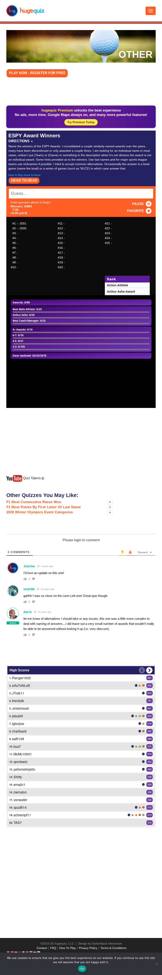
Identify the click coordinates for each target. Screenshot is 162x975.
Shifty (18, 776)
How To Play (67, 948)
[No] (157, 964)
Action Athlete (117, 285)
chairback (19, 731)
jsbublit (17, 715)
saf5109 (18, 738)
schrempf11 (22, 814)
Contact (42, 948)
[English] (8, 952)
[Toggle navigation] (151, 11)
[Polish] (39, 952)
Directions (19, 141)
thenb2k (18, 700)
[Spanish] (16, 952)
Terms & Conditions (113, 948)
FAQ (53, 948)
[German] (20, 952)
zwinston (20, 792)
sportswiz (21, 761)
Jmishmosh (20, 708)
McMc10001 (23, 754)
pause (138, 204)
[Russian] (31, 952)
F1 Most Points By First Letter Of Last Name (43, 507)
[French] (12, 952)
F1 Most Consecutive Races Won (33, 502)
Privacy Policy (88, 948)
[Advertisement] (83, 92)
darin (27, 612)
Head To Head (24, 180)
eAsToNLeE (21, 685)
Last (142, 670)
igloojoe (18, 723)
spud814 (20, 807)
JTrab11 (18, 693)
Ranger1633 (21, 677)
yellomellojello (24, 769)
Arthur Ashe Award (121, 291)
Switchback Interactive (107, 943)
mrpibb (29, 589)
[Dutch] (35, 952)
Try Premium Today (81, 122)
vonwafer (20, 799)
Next (149, 670)
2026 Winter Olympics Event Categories (39, 512)
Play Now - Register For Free (37, 73)
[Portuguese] (27, 952)
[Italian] (24, 952)
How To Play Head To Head (24, 175)
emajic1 (19, 784)
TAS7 (18, 822)
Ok (82, 968)
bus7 (17, 746)
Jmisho (29, 566)
